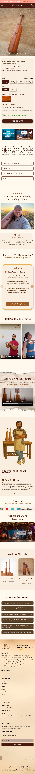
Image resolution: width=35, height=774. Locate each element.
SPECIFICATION (8, 168)
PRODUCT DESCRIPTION (11, 163)
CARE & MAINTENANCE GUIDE (13, 173)
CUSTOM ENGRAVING (8, 104)
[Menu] (2, 6)
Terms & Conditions (7, 708)
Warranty (4, 713)
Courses (3, 691)
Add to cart (17, 121)
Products (4, 683)
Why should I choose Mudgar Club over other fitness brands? (16, 620)
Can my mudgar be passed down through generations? (15, 626)
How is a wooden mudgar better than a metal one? (16, 608)
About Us (4, 689)
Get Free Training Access (17, 304)
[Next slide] (33, 287)
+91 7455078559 (6, 732)
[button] (17, 533)
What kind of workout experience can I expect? (16, 632)
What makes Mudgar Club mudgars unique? (15, 603)
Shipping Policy (6, 710)
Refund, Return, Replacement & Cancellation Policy (16, 716)
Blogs (3, 686)
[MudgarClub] (17, 5)
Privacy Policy (5, 705)
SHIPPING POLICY (28, 1)
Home (3, 681)
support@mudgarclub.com (9, 735)
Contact (3, 694)
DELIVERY (6, 178)
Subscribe (17, 744)
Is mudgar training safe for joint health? (14, 614)
